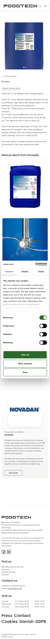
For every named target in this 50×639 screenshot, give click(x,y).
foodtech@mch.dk (14, 588)
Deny (25, 372)
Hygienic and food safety (11, 88)
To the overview (10, 76)
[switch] (43, 326)
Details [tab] (25, 271)
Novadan (6, 81)
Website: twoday (7, 637)
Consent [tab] (9, 271)
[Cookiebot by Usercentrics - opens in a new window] (35, 264)
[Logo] (20, 6)
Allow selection (25, 363)
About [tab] (41, 271)
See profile (13, 473)
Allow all (25, 355)
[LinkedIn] (9, 553)
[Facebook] (3, 553)
